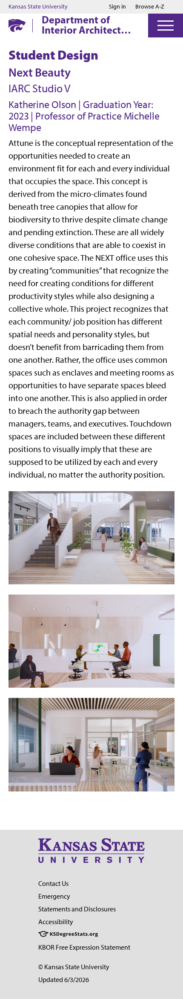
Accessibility (55, 922)
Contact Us (53, 883)
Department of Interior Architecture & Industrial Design (89, 24)
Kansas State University (38, 6)
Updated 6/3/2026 (63, 980)
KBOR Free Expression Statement (84, 947)
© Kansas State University (73, 967)
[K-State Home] (17, 25)
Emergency (54, 896)
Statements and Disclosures (77, 909)
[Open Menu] (165, 25)
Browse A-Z (149, 6)
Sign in (117, 6)
